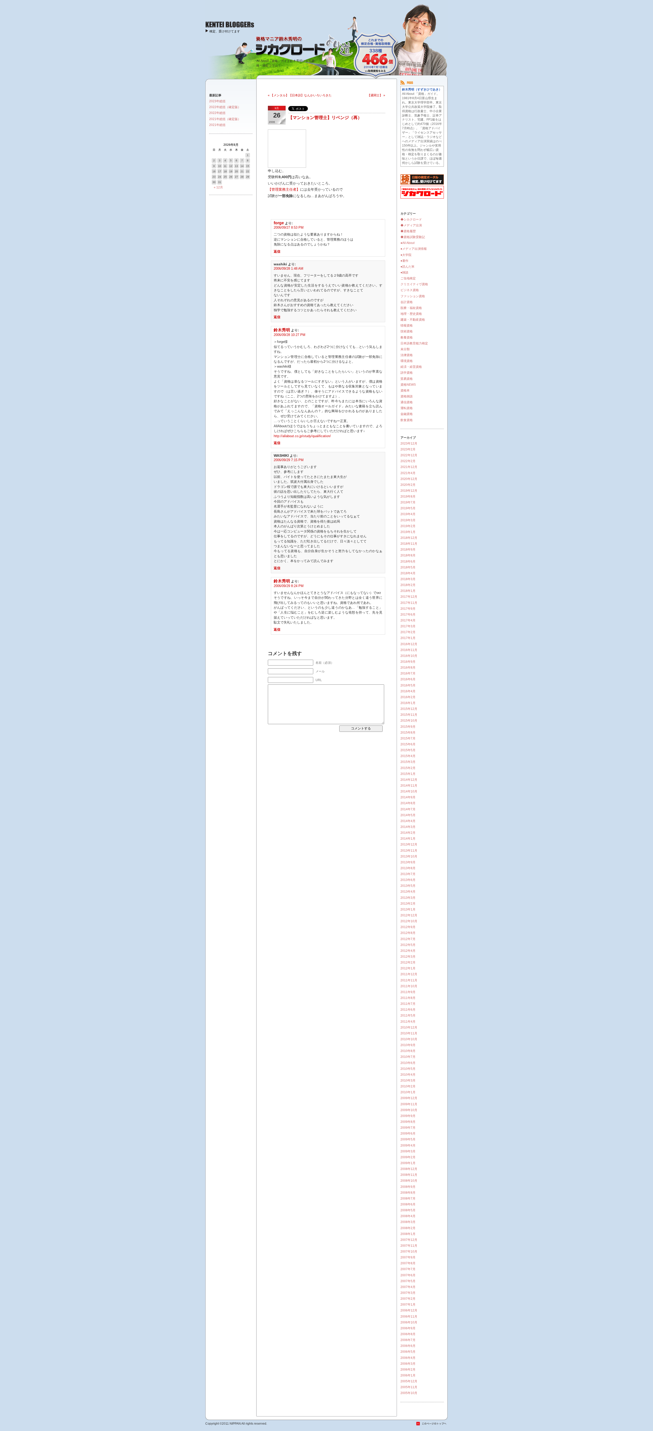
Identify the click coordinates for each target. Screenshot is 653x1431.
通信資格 (406, 402)
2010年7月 (408, 1057)
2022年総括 (217, 113)
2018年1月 (408, 591)
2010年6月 (408, 1063)
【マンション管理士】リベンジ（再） (325, 117)
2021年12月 (408, 467)
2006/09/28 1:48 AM (288, 268)
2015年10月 (408, 720)
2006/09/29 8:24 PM (289, 586)
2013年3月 (408, 898)
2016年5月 (408, 685)
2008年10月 (408, 1180)
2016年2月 (408, 697)
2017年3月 (408, 626)
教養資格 (406, 337)
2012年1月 (408, 968)
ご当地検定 (408, 278)
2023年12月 (408, 443)
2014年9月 (408, 797)
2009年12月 (408, 1098)
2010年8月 (408, 1051)
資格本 (405, 390)
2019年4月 (408, 514)
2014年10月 (408, 791)
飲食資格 (406, 420)
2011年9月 (408, 992)
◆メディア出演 (411, 225)
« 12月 (218, 187)
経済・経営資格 (411, 367)
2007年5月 (408, 1281)
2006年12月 (408, 1310)
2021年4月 (408, 473)
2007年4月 (408, 1287)
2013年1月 (408, 909)
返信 (277, 251)
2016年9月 (408, 662)
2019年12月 (408, 490)
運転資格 (406, 408)
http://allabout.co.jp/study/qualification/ (302, 436)
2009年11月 (408, 1104)
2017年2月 (408, 632)
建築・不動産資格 (412, 319)
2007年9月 (408, 1257)
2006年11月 (408, 1316)
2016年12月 (408, 644)
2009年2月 (408, 1157)
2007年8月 (408, 1263)
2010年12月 (408, 1027)
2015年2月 (408, 768)
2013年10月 (408, 856)
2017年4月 (408, 620)
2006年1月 (408, 1375)
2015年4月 (408, 756)
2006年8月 (408, 1334)
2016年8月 (408, 667)
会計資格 (406, 302)
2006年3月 (408, 1363)
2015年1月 (408, 774)
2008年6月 (408, 1204)
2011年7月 (408, 1004)
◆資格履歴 (408, 231)
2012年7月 (408, 939)
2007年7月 (408, 1269)
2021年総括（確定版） (225, 119)
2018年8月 (408, 555)
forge (279, 223)
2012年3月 (408, 956)
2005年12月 (408, 1381)
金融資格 (406, 414)
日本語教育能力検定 (414, 343)
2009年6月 (408, 1133)
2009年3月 (408, 1151)
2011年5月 (408, 1015)
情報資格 (406, 325)
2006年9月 (408, 1328)
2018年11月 (408, 543)
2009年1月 (408, 1163)
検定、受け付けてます (224, 31)
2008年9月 (408, 1187)
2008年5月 (408, 1210)
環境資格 (406, 361)
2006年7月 (408, 1340)
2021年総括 (217, 125)
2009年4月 (408, 1145)
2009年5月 (408, 1139)
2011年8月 (408, 998)
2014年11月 (408, 785)
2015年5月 (408, 750)
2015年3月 (408, 762)
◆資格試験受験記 (412, 237)
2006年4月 (408, 1358)
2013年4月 (408, 891)
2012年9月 (408, 927)
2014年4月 (408, 821)
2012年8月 (408, 933)
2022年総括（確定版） (225, 107)
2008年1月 (408, 1234)
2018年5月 (408, 567)
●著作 (404, 261)
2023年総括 (217, 101)
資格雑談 (406, 396)
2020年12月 (408, 479)
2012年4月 (408, 951)
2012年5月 (408, 945)
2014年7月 (408, 809)
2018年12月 (408, 538)
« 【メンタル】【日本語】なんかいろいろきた (300, 95)
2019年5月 (408, 508)
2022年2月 (408, 461)
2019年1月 (408, 532)
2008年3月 (408, 1222)
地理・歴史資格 (411, 314)
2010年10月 (408, 1039)
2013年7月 (408, 874)
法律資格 (406, 355)
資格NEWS (408, 384)
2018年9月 (408, 549)
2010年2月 (408, 1086)
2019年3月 (408, 520)
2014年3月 (408, 827)
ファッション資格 (412, 296)
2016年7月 (408, 673)
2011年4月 (408, 1021)
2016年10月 (408, 656)
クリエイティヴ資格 (414, 284)
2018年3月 (408, 579)
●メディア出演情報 (413, 249)
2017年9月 (408, 608)
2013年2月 (408, 903)
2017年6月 (408, 614)
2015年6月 (408, 744)
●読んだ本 (407, 266)
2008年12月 (408, 1169)
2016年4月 (408, 691)
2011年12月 (408, 974)
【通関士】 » (376, 95)
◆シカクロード (411, 219)
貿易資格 (406, 379)
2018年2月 (408, 585)
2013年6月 (408, 880)
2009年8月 (408, 1122)
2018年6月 (408, 561)
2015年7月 (408, 738)
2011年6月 (408, 1009)
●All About (407, 243)
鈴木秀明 (282, 330)
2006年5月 (408, 1352)
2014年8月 (408, 803)
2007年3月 (408, 1293)
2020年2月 (408, 485)
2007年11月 (408, 1245)
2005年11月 (408, 1387)
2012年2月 (408, 962)
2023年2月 (408, 449)
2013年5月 (408, 886)
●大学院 (405, 255)
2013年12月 (408, 844)
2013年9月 (408, 862)
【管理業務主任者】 (284, 189)
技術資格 (406, 331)
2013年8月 (408, 868)
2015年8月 (408, 732)
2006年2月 (408, 1369)
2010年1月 (408, 1092)
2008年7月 (408, 1198)
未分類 (405, 349)
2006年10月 (408, 1322)
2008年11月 (408, 1175)
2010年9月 (408, 1045)
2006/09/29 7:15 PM (289, 460)
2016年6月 (408, 679)
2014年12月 (408, 780)
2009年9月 (408, 1116)
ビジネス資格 (409, 290)
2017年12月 (408, 597)
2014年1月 (408, 838)
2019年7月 (408, 502)
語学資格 (406, 372)
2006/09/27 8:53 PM (289, 227)
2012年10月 (408, 921)
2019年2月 (408, 526)
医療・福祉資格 (411, 308)
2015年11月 (408, 715)
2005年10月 (408, 1393)
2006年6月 (408, 1346)
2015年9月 (408, 726)
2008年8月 (408, 1192)
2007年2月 (408, 1298)
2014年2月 (408, 833)
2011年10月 (408, 986)
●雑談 (404, 272)
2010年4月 (408, 1074)
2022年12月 (408, 455)
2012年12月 (408, 915)
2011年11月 (408, 980)
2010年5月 (408, 1069)
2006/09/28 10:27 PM (289, 335)
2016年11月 (408, 650)
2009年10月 (408, 1110)
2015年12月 (408, 709)
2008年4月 (408, 1216)
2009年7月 (408, 1127)
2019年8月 (408, 496)
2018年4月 (408, 573)
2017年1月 (408, 638)
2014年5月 (408, 815)
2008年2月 (408, 1228)
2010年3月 (408, 1080)
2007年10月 (408, 1251)
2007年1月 (408, 1304)
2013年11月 (408, 850)
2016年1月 (408, 703)
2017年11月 (408, 603)
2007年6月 (408, 1275)
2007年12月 (408, 1240)
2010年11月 (408, 1033)
